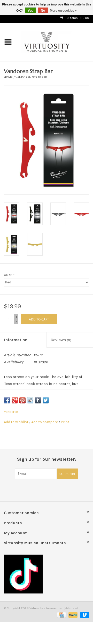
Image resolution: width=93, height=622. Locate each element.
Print (65, 422)
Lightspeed (70, 608)
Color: (9, 275)
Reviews (61, 339)
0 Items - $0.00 (77, 18)
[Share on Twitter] (46, 400)
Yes (30, 10)
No (43, 10)
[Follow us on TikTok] (46, 574)
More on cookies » (63, 10)
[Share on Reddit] (30, 400)
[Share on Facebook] (7, 400)
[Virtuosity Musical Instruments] (54, 41)
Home (8, 77)
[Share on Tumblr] (38, 400)
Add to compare (45, 422)
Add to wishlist (16, 422)
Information (15, 339)
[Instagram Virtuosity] (60, 489)
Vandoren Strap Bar (31, 77)
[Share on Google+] (15, 400)
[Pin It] (22, 400)
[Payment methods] (61, 615)
